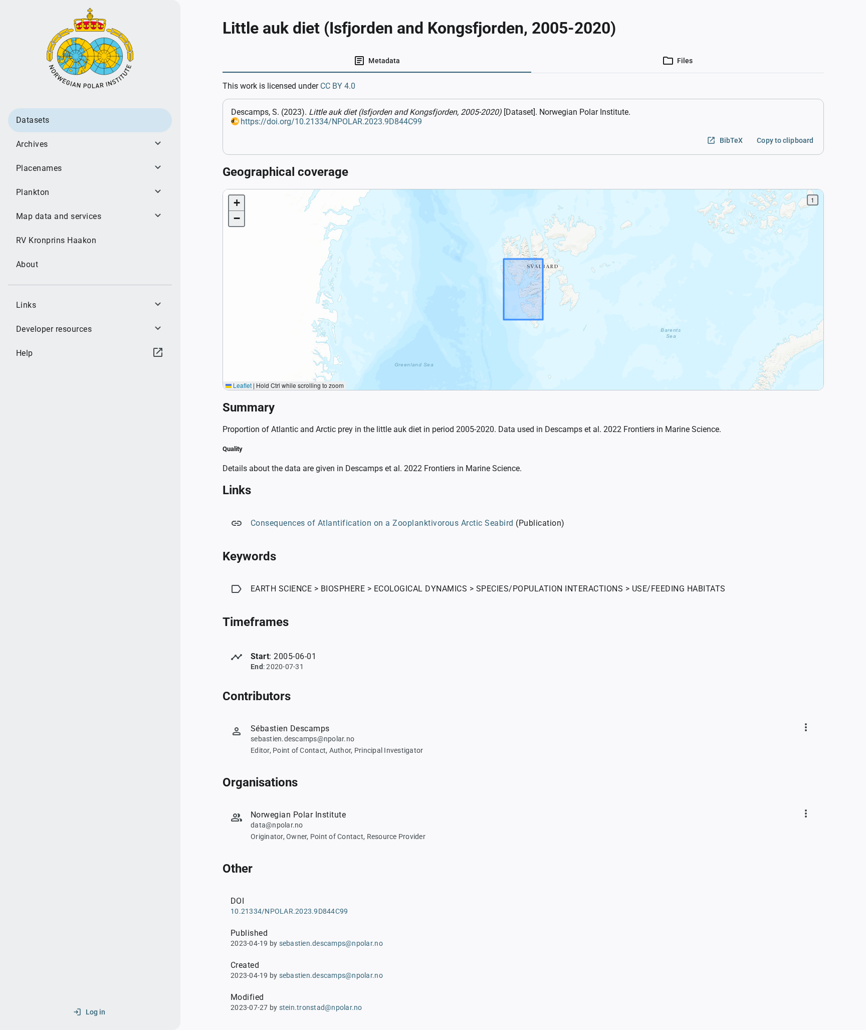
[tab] (377, 61)
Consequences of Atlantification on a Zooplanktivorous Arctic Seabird (382, 523)
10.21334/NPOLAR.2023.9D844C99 (289, 911)
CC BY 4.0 (337, 86)
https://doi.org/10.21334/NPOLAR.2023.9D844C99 (331, 121)
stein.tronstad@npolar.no (320, 1007)
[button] (236, 203)
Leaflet (242, 385)
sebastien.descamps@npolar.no (331, 943)
